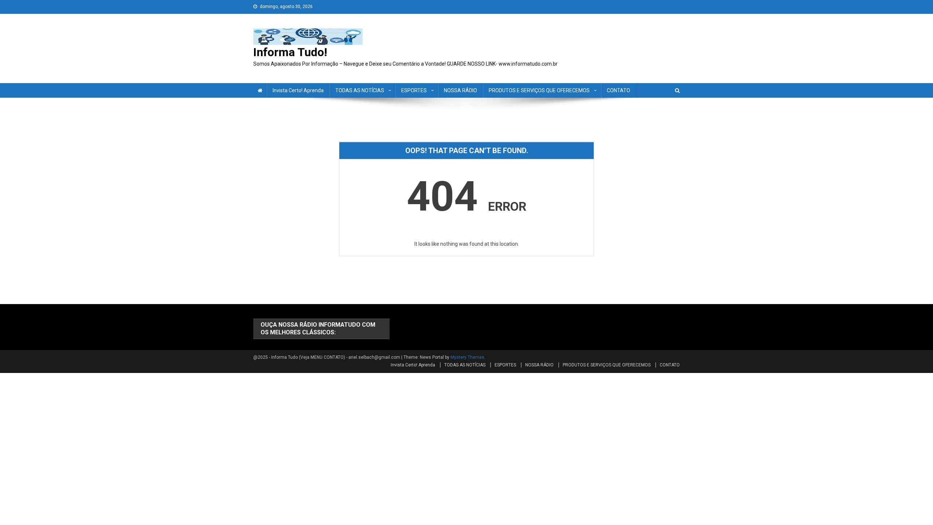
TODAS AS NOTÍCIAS (359, 90)
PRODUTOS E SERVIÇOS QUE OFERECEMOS (539, 90)
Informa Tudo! (290, 52)
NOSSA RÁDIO (460, 90)
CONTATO (618, 90)
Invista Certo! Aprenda (298, 90)
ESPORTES (414, 90)
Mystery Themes (467, 357)
